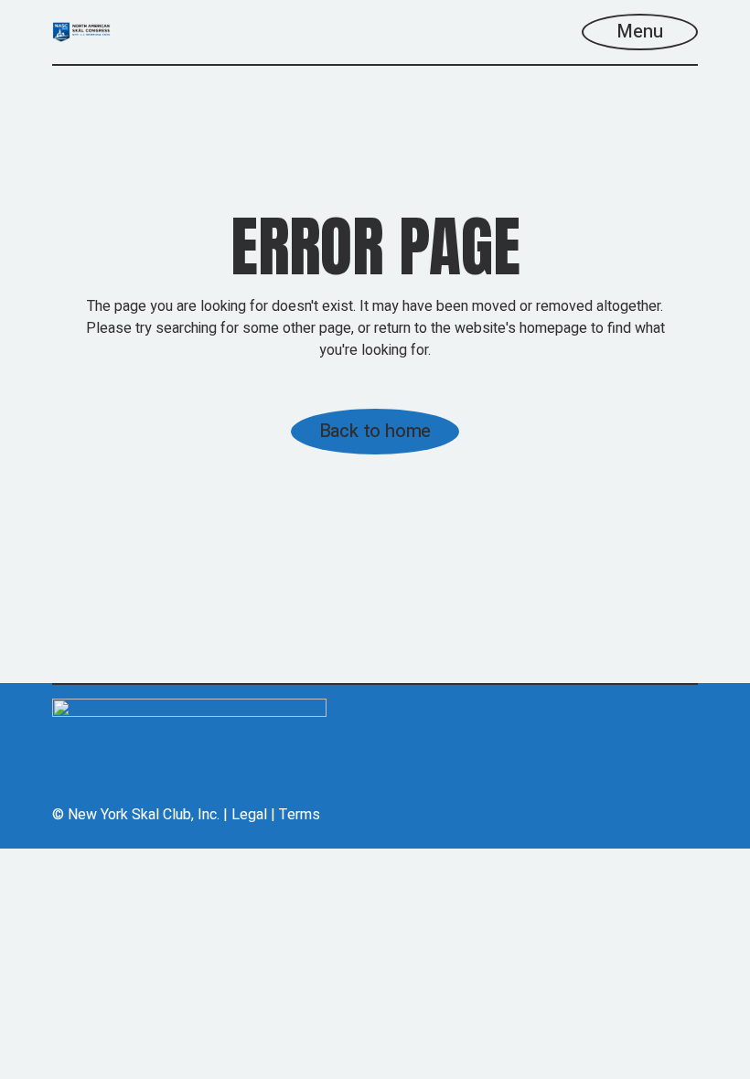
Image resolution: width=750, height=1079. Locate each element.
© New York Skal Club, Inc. (136, 815)
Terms (299, 815)
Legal (249, 815)
